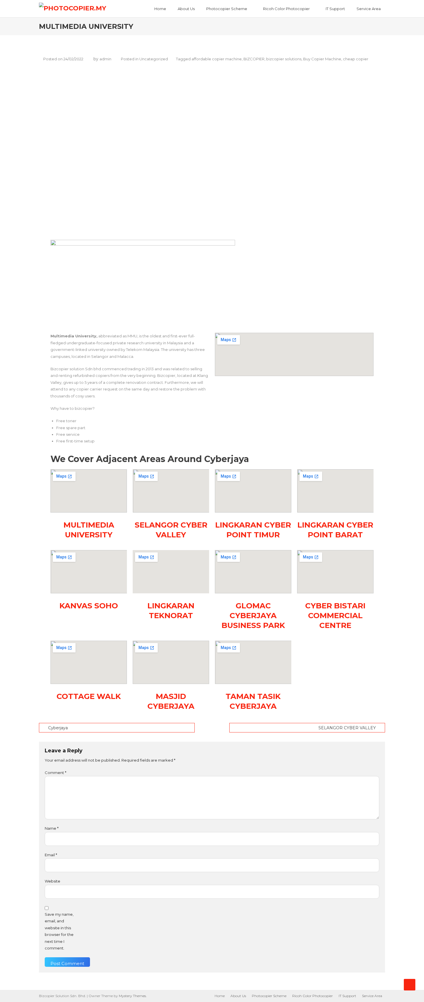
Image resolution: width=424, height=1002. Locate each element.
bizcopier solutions (283, 59)
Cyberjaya (58, 727)
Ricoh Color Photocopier (286, 8)
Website (52, 881)
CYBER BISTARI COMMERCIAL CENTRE (335, 615)
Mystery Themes (132, 996)
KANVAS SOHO (88, 605)
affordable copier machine (217, 59)
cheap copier (355, 59)
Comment (55, 772)
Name (52, 828)
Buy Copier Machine (322, 59)
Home (160, 8)
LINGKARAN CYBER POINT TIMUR (253, 529)
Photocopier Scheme (226, 8)
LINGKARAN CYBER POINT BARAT (335, 529)
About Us (186, 8)
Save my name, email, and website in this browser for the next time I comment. (59, 931)
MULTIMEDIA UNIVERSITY (88, 529)
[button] (223, 220)
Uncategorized (153, 59)
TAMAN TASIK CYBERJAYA (253, 701)
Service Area (369, 8)
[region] (212, 152)
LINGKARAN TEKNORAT (170, 610)
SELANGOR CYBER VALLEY (171, 529)
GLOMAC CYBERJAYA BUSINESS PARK (253, 615)
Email (51, 855)
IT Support (335, 8)
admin (105, 59)
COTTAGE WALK (89, 696)
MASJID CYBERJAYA (170, 701)
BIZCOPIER (253, 59)
